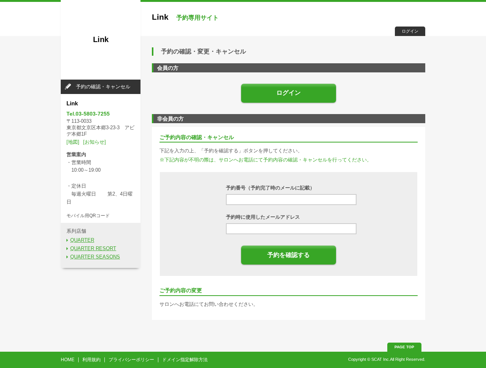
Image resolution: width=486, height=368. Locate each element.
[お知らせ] (94, 142)
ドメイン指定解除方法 (185, 359)
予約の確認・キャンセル (103, 86)
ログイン (410, 31)
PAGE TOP (404, 347)
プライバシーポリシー (131, 359)
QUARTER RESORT (93, 248)
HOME (67, 359)
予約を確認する (288, 255)
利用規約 (91, 359)
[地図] (72, 142)
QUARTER (82, 240)
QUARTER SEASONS (95, 257)
